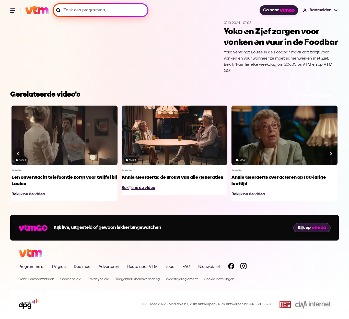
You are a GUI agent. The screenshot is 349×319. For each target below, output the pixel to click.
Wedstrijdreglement (182, 279)
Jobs (170, 267)
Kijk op (304, 228)
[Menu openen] (13, 10)
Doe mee (82, 267)
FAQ (186, 267)
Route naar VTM (142, 267)
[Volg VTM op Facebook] (231, 267)
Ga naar (271, 10)
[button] (320, 10)
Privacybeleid (98, 279)
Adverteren (109, 267)
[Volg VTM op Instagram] (243, 267)
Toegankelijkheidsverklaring (137, 279)
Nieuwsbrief (209, 267)
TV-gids (58, 267)
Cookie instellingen (219, 279)
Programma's (30, 267)
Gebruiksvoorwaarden (36, 279)
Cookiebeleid (70, 279)
